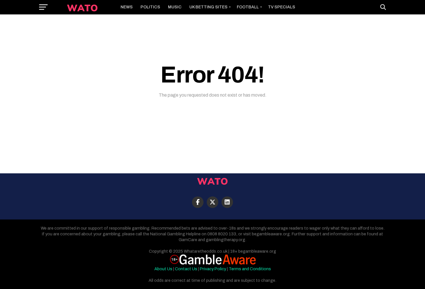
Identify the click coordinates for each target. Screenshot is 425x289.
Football (248, 7)
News (127, 7)
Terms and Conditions (250, 269)
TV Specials (281, 7)
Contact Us (186, 269)
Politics (150, 7)
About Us (163, 269)
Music (175, 7)
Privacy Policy (213, 269)
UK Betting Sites (208, 7)
